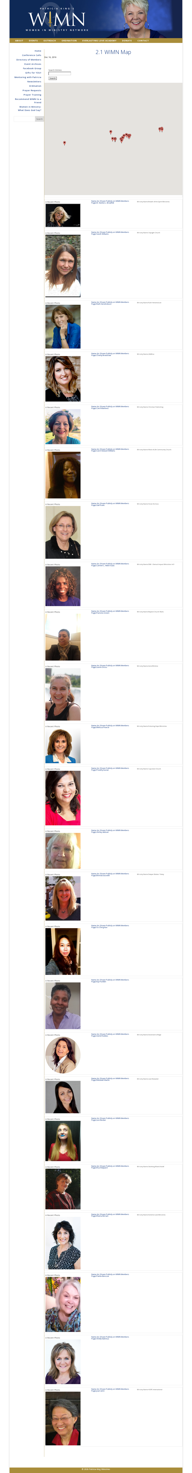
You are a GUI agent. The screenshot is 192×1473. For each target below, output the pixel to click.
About (19, 41)
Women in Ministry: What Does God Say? (29, 108)
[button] (121, 141)
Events (33, 41)
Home (38, 50)
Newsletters (34, 81)
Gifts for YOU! (33, 72)
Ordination (69, 41)
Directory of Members (28, 59)
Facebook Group (32, 68)
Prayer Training (32, 94)
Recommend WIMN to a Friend (28, 101)
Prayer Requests (32, 90)
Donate (127, 41)
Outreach (49, 41)
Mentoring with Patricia (27, 77)
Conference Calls (31, 55)
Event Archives (32, 64)
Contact (143, 41)
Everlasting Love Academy (99, 41)
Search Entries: (55, 70)
